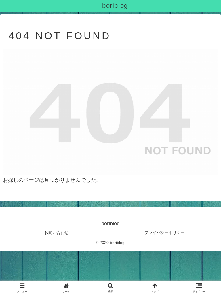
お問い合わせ (56, 232)
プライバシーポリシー (164, 232)
